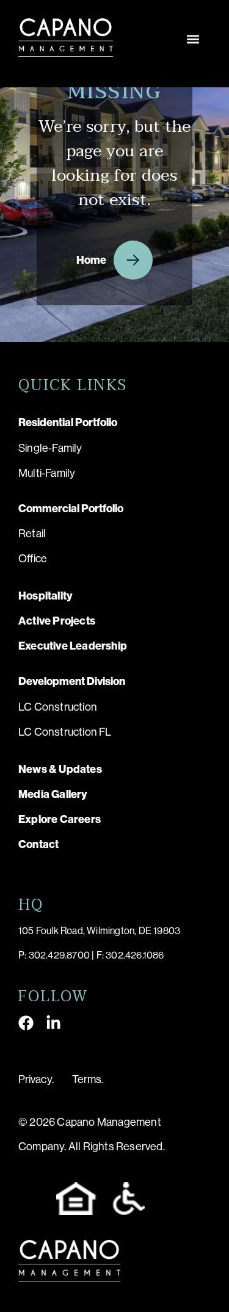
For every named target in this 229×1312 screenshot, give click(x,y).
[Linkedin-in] (53, 1023)
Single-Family (50, 448)
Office (32, 559)
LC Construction (57, 707)
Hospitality (45, 596)
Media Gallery (53, 794)
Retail (32, 533)
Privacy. (36, 1079)
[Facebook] (26, 1023)
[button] (193, 39)
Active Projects (56, 621)
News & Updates (60, 769)
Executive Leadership (72, 646)
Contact (38, 844)
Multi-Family (46, 473)
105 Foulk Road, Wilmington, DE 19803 (99, 931)
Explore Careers (59, 819)
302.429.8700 (59, 955)
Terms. (88, 1079)
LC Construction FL (65, 732)
